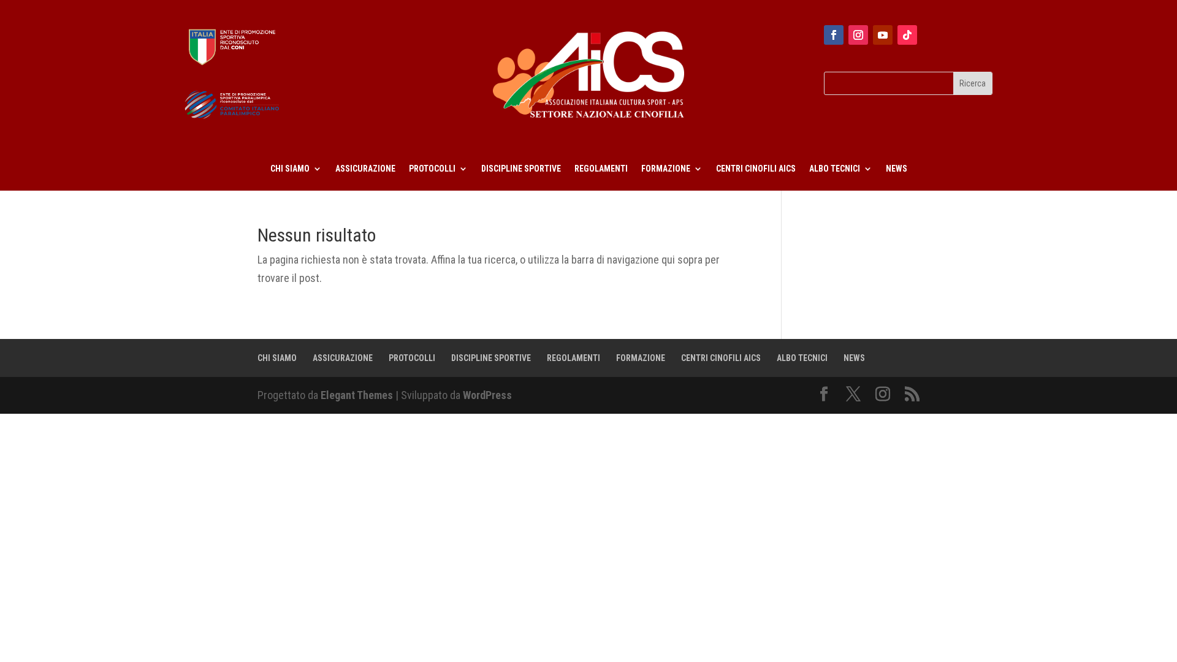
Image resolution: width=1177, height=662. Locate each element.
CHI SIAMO (290, 168)
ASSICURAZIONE (365, 168)
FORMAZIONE (665, 168)
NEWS (896, 168)
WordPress (487, 395)
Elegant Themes (357, 395)
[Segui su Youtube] (883, 35)
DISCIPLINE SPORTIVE (521, 168)
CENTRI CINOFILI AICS (756, 168)
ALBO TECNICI (834, 168)
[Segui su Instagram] (858, 35)
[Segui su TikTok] (907, 35)
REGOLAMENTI (601, 168)
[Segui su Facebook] (834, 35)
